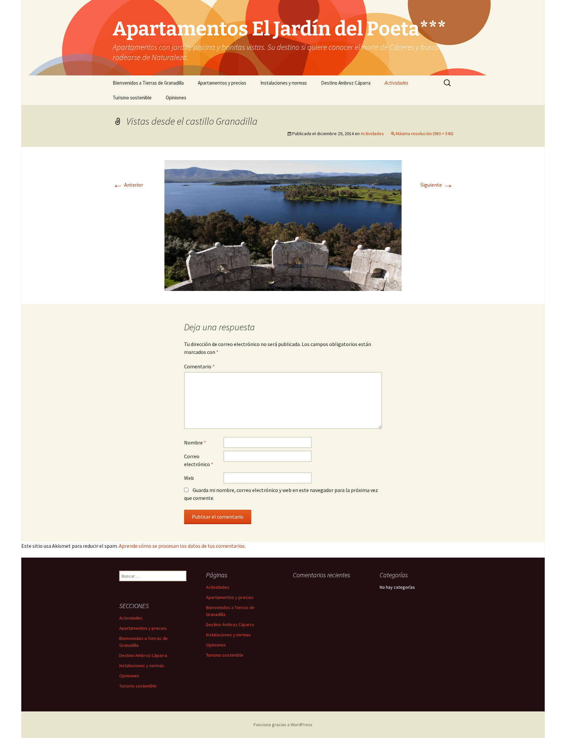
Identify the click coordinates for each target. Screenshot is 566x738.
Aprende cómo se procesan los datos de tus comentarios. (182, 546)
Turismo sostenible (132, 97)
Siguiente (437, 184)
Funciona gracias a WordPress (283, 725)
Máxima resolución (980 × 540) (424, 133)
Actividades (396, 83)
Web (189, 478)
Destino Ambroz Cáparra (345, 83)
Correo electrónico (198, 460)
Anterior (128, 184)
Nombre (195, 442)
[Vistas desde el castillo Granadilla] (283, 224)
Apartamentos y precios (222, 83)
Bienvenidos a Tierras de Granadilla (148, 83)
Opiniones (176, 97)
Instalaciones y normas (283, 83)
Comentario (199, 366)
